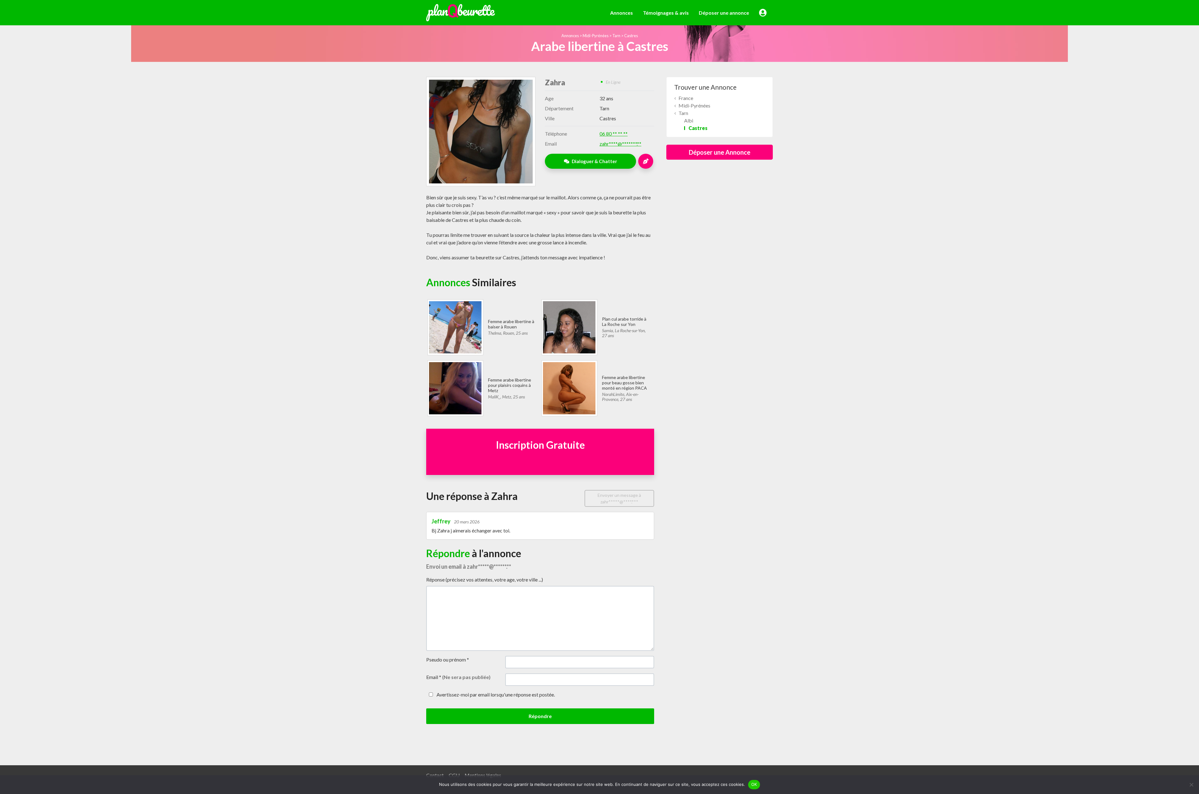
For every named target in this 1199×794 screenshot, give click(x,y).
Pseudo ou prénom (447, 659)
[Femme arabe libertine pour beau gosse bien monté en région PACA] (569, 387)
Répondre (540, 716)
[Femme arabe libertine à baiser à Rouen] (455, 326)
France (685, 98)
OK (754, 784)
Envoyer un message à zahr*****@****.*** (619, 498)
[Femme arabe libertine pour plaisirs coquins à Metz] (455, 387)
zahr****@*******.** (620, 144)
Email (458, 677)
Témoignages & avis (666, 13)
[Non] (1191, 785)
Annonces (621, 13)
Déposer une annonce (724, 13)
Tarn (616, 35)
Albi (688, 120)
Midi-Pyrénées (596, 35)
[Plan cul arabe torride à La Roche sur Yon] (569, 326)
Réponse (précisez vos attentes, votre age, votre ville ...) (484, 579)
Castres (631, 35)
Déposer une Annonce (719, 152)
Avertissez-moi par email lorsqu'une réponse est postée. (495, 694)
